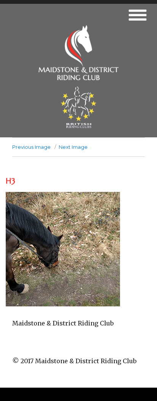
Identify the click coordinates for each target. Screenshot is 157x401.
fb (78, 347)
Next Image (73, 147)
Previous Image (31, 147)
